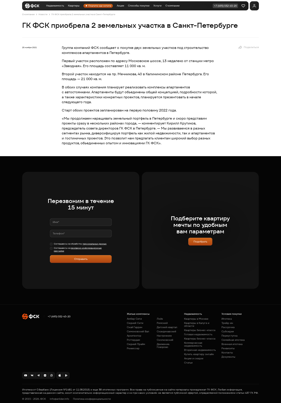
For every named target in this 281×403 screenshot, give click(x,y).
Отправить (80, 259)
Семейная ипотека (233, 339)
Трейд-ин (227, 323)
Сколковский (165, 339)
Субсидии (227, 331)
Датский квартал (167, 327)
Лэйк (160, 318)
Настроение (164, 335)
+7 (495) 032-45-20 (59, 316)
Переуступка (229, 335)
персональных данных (95, 243)
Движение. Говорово (163, 346)
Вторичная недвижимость (200, 349)
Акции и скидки (193, 358)
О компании (172, 5)
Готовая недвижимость (198, 334)
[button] (248, 47)
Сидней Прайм (136, 344)
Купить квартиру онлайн (199, 354)
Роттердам (133, 339)
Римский (162, 323)
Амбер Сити (134, 318)
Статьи (188, 362)
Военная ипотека (232, 344)
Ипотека (226, 318)
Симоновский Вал (138, 331)
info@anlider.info (59, 398)
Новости (43, 14)
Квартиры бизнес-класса (199, 330)
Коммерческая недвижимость (193, 344)
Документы (228, 356)
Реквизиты (228, 348)
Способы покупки (138, 5)
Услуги (157, 5)
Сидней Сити (135, 323)
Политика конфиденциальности (92, 398)
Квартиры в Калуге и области (196, 324)
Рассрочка (228, 327)
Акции (120, 5)
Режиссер (133, 348)
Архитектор (134, 335)
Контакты (227, 352)
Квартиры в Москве (196, 318)
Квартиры (74, 5)
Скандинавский (166, 331)
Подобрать (200, 241)
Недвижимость (55, 5)
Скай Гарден (134, 327)
